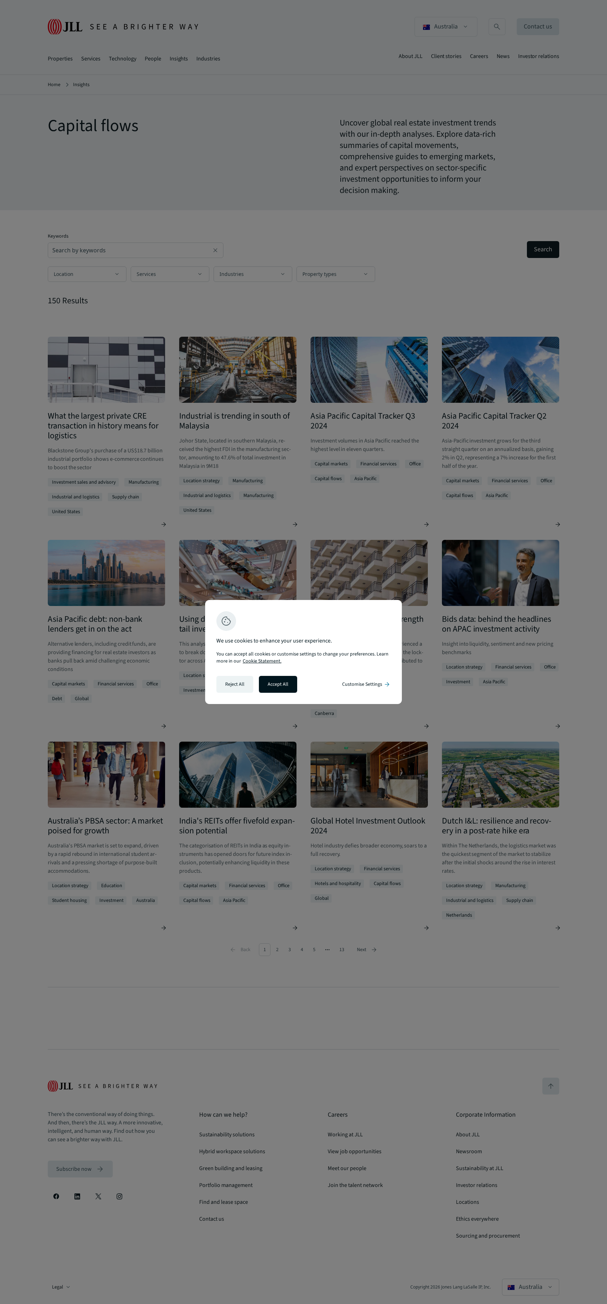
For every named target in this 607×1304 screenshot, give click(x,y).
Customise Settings (366, 684)
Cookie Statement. (262, 661)
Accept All (278, 684)
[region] (303, 652)
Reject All (234, 684)
